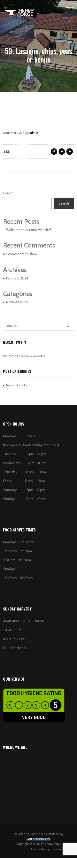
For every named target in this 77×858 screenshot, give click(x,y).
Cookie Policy (40, 849)
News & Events (17, 302)
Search (8, 193)
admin (33, 133)
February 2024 (17, 278)
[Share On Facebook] (54, 151)
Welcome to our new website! (28, 230)
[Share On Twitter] (62, 151)
